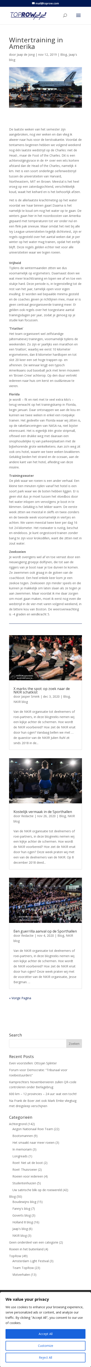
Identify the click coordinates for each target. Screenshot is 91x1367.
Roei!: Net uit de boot (27, 1163)
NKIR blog (20, 702)
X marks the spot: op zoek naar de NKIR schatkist (41, 690)
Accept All (46, 1334)
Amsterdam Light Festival (30, 1261)
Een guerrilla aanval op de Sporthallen (45, 931)
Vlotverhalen (21, 1274)
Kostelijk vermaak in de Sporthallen (42, 811)
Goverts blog (21, 1215)
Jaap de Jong (26, 54)
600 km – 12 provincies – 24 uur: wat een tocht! (43, 1094)
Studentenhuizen (24, 1183)
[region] (45, 1329)
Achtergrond (18, 1124)
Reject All (45, 1357)
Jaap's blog (20, 1229)
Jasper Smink (30, 696)
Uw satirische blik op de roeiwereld (37, 1190)
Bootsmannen (22, 1136)
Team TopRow (23, 1268)
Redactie (27, 816)
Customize (45, 1346)
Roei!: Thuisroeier (24, 1169)
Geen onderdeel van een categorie (33, 1242)
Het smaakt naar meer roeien (33, 1142)
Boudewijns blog (24, 1202)
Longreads (20, 1156)
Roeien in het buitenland (26, 1249)
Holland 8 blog (22, 1222)
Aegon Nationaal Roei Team (32, 1129)
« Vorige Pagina (20, 998)
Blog (63, 54)
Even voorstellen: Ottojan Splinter (33, 1063)
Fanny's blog (21, 1208)
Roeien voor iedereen (27, 1176)
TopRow (15, 1256)
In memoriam (22, 1149)
